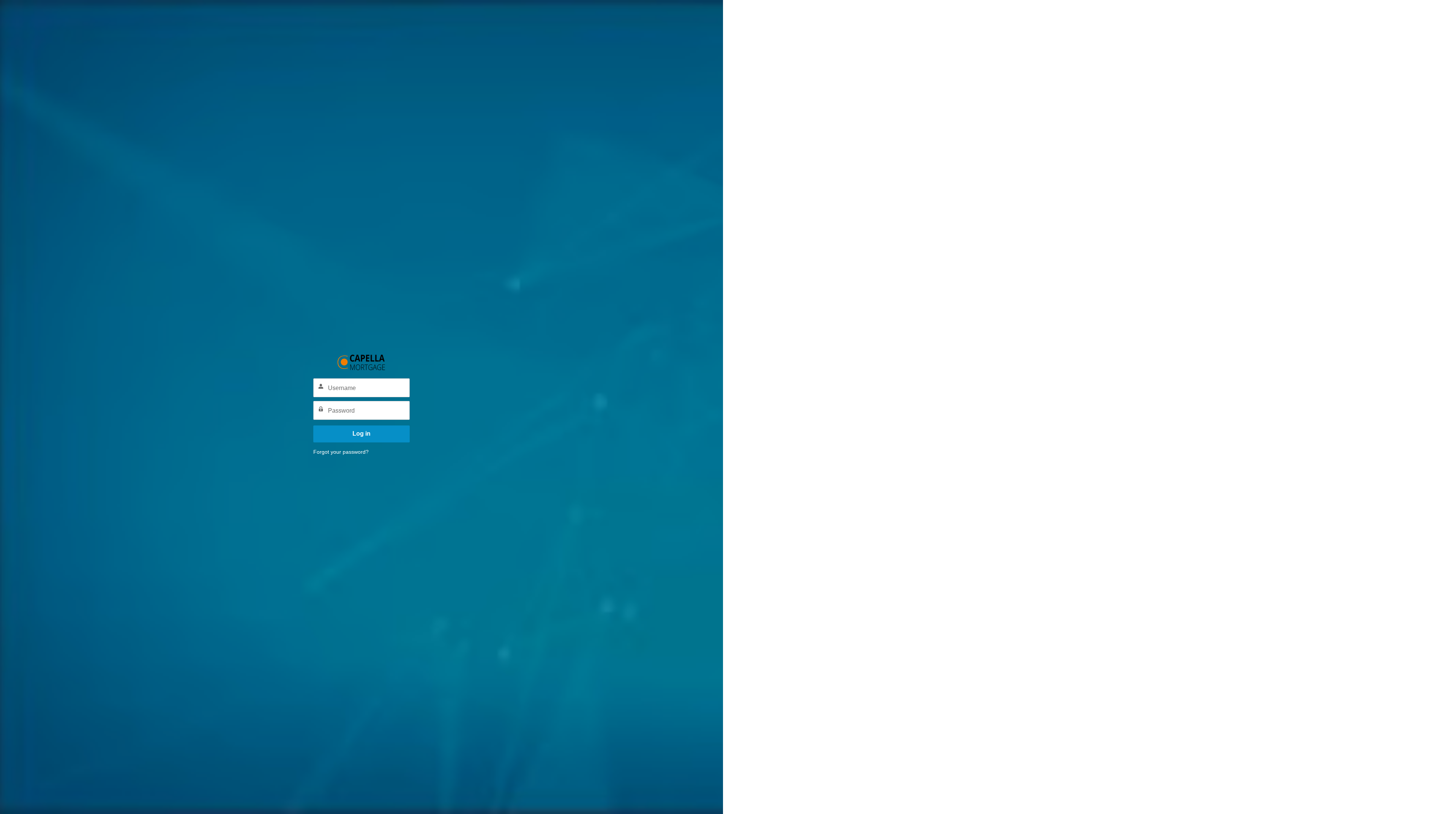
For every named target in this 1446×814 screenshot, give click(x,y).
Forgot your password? (341, 452)
